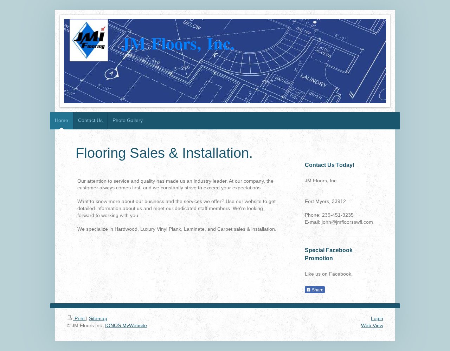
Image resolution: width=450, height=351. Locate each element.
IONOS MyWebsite (126, 325)
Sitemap (98, 318)
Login (377, 318)
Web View (372, 325)
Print (79, 318)
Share (317, 290)
